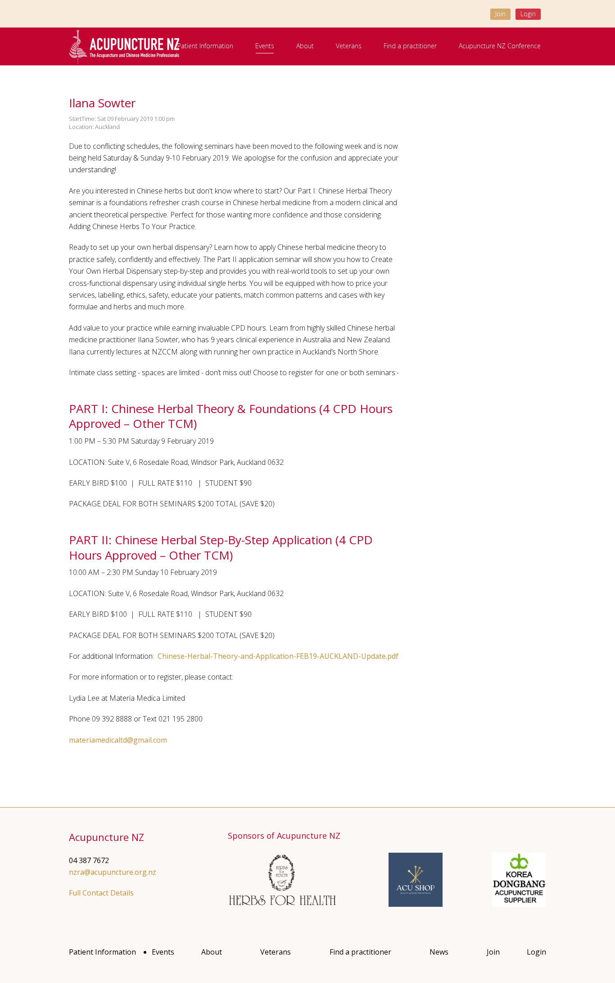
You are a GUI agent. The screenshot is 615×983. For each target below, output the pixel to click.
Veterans (349, 45)
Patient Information (205, 45)
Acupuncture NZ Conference (500, 45)
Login (528, 13)
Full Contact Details (101, 893)
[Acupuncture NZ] (124, 47)
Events (264, 45)
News (439, 952)
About (305, 45)
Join (500, 13)
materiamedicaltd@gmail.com (118, 740)
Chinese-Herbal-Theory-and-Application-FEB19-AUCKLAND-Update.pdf (277, 656)
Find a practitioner (410, 45)
